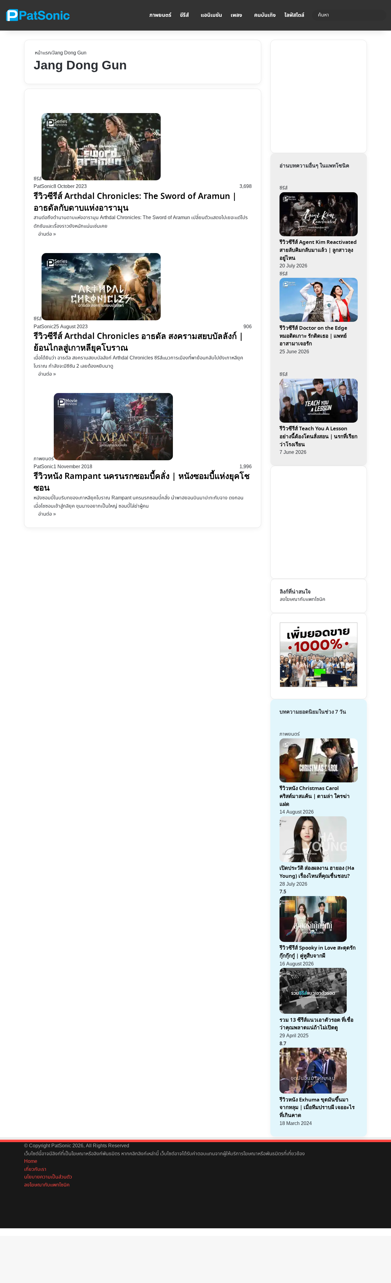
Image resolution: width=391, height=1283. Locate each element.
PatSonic (43, 186)
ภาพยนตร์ (160, 15)
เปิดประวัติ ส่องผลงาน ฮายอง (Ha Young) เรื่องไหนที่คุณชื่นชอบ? (317, 872)
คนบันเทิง (265, 15)
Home (30, 1161)
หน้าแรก (42, 53)
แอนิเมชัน (211, 15)
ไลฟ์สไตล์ (294, 15)
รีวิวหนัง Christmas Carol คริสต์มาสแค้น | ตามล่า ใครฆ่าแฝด (315, 796)
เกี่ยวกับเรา (35, 1169)
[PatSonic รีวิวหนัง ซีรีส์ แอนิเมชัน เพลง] (38, 15)
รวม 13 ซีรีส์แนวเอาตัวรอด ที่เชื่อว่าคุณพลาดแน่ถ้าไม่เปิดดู (316, 1024)
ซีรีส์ (184, 15)
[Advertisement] (325, 95)
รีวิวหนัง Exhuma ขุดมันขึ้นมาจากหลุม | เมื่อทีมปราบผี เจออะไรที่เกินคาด (317, 1107)
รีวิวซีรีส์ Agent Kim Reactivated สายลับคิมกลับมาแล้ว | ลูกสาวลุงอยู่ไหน (318, 250)
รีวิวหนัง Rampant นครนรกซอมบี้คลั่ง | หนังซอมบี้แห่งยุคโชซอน (142, 482)
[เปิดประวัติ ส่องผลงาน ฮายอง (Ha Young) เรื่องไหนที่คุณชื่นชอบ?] (313, 860)
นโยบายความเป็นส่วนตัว (48, 1177)
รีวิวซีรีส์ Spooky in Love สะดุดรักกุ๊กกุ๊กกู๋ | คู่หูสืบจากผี (318, 952)
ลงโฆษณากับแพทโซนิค (302, 599)
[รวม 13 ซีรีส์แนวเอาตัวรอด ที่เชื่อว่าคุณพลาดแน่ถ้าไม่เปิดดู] (313, 1012)
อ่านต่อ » (47, 234)
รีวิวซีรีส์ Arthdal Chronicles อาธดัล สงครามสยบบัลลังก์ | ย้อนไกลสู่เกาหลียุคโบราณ (138, 342)
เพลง (236, 15)
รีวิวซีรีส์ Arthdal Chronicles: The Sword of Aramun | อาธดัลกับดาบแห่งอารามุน (135, 202)
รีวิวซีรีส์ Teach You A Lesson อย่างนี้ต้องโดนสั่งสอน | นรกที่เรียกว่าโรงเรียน (318, 436)
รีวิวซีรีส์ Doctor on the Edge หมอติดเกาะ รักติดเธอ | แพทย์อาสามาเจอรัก (313, 335)
